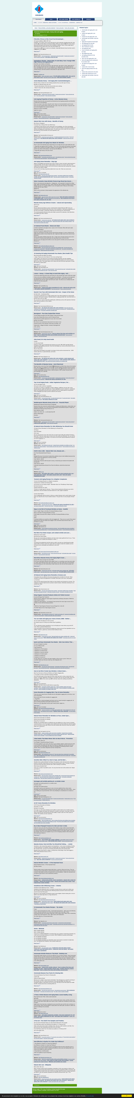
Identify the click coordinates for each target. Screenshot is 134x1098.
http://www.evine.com (43, 195)
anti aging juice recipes (49, 505)
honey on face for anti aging (39, 57)
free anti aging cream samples (69, 1037)
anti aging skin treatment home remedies (49, 175)
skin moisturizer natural (87, 46)
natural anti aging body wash (53, 359)
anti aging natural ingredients (43, 289)
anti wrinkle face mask (60, 157)
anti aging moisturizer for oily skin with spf (52, 198)
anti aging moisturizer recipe (60, 505)
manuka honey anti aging (69, 55)
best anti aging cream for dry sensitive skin (51, 775)
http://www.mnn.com (42, 634)
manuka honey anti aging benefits (57, 55)
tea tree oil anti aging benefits (56, 859)
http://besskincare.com (43, 664)
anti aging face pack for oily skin (48, 990)
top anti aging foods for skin (56, 398)
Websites (45, 22)
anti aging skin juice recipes (47, 504)
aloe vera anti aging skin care (89, 58)
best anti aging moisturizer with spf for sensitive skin (60, 755)
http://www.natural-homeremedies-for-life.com (48, 551)
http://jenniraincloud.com (43, 376)
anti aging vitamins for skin (50, 399)
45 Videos (41, 35)
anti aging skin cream (48, 473)
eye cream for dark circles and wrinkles (58, 1060)
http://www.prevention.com (44, 752)
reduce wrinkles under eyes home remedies (51, 733)
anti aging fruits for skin (87, 45)
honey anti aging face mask (54, 118)
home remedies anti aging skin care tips (54, 446)
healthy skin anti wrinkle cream (41, 841)
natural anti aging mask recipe (44, 554)
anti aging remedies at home (66, 592)
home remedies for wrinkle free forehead (49, 528)
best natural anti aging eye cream (53, 637)
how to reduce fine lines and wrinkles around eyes (51, 335)
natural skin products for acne (89, 73)
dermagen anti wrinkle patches (58, 798)
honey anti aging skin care (44, 118)
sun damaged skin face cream (46, 902)
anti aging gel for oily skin (88, 43)
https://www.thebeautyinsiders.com (46, 878)
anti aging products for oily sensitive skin (88, 56)
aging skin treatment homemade (90, 41)
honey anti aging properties (50, 95)
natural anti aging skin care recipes (47, 250)
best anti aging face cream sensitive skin (43, 221)
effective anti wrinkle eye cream (57, 1061)
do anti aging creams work (60, 76)
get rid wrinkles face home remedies (66, 528)
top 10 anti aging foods (46, 398)
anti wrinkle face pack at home (60, 990)
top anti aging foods (66, 398)
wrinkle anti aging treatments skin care (43, 176)
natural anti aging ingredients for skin (52, 287)
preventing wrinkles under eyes (48, 686)
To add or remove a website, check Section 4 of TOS (46, 1090)
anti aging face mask (70, 269)
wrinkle (88, 19)
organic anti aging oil (59, 614)
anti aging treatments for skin (46, 1016)
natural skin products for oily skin (90, 71)
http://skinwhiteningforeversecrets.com (46, 899)
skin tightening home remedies (47, 711)
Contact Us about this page (58, 1089)
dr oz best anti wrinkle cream (47, 798)
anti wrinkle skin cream (54, 841)
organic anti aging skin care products (53, 615)
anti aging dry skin (86, 48)
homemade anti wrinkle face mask (48, 157)
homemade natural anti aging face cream (43, 924)
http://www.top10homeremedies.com (46, 708)
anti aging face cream (40, 474)
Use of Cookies (47, 1089)
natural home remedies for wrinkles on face (62, 445)
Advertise (72, 22)
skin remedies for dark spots (47, 445)
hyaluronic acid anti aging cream (61, 947)
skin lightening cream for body (40, 904)
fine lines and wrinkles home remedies (65, 821)
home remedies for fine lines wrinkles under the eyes (55, 734)
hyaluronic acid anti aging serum (43, 949)
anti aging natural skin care (54, 474)
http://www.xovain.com (43, 856)
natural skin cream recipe (47, 901)
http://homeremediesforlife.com (45, 818)
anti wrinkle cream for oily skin (67, 839)
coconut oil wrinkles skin (70, 614)
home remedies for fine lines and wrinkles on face (45, 821)
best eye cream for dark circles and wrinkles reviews (54, 1059)
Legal (38, 1089)
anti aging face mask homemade (41, 158)
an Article (65, 22)
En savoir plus (90, 1096)
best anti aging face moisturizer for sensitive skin (52, 247)
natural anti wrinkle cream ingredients (52, 880)
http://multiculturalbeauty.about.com (46, 245)
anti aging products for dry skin (42, 199)
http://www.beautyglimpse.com (45, 155)
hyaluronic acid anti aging (60, 949)
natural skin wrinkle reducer (49, 967)
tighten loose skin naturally (60, 711)
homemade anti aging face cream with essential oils (60, 667)
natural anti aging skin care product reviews (62, 221)
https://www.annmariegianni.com (45, 773)
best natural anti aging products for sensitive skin (56, 361)
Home (35, 22)
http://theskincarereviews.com (45, 1057)
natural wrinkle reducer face (51, 968)
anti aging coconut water (39, 615)
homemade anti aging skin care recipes (89, 30)
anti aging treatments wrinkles (50, 1015)
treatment (38, 19)
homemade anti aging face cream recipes (50, 922)
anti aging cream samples (48, 1038)
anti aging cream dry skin (51, 57)
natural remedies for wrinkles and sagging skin (52, 709)
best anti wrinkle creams (64, 77)
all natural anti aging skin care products (51, 138)
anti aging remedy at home (53, 592)
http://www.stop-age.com (43, 174)
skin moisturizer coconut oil (48, 614)
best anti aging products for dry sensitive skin (51, 778)
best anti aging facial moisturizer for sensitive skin (56, 309)
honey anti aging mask (52, 270)
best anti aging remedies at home (61, 176)
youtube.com (41, 74)
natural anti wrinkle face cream (63, 881)
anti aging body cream (47, 947)
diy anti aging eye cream (46, 636)
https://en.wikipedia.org (43, 1077)
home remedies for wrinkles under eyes (47, 689)
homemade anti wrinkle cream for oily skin (90, 76)
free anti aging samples (38, 1038)
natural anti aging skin (69, 287)
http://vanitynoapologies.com (44, 838)
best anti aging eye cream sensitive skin (60, 636)
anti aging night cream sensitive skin (60, 570)
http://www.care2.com (43, 1013)
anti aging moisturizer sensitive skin (53, 248)
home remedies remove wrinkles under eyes (48, 688)
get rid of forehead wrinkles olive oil (40, 529)
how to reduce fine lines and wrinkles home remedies (63, 820)
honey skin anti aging (46, 55)
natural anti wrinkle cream (46, 881)
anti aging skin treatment (62, 1016)
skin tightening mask (87, 53)
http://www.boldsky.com (43, 965)
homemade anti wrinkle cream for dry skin (90, 39)
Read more (36, 51)
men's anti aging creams (47, 76)
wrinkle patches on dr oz (69, 798)
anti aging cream (63, 19)
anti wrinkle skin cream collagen (51, 839)
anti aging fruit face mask (52, 158)
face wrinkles (76, 19)
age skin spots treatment (43, 859)
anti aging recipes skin (39, 505)
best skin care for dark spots (50, 77)
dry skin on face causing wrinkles (61, 991)
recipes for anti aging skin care (89, 36)
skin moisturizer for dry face (67, 198)
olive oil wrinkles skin (46, 820)
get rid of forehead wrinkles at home (55, 529)
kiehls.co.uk (41, 471)
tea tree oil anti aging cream (67, 841)
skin (51, 19)
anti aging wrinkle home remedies (65, 175)
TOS (41, 1089)
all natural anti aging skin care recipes (61, 136)
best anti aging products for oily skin (89, 69)
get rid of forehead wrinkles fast (68, 529)
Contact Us (79, 22)
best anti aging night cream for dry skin (50, 196)
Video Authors (53, 22)
